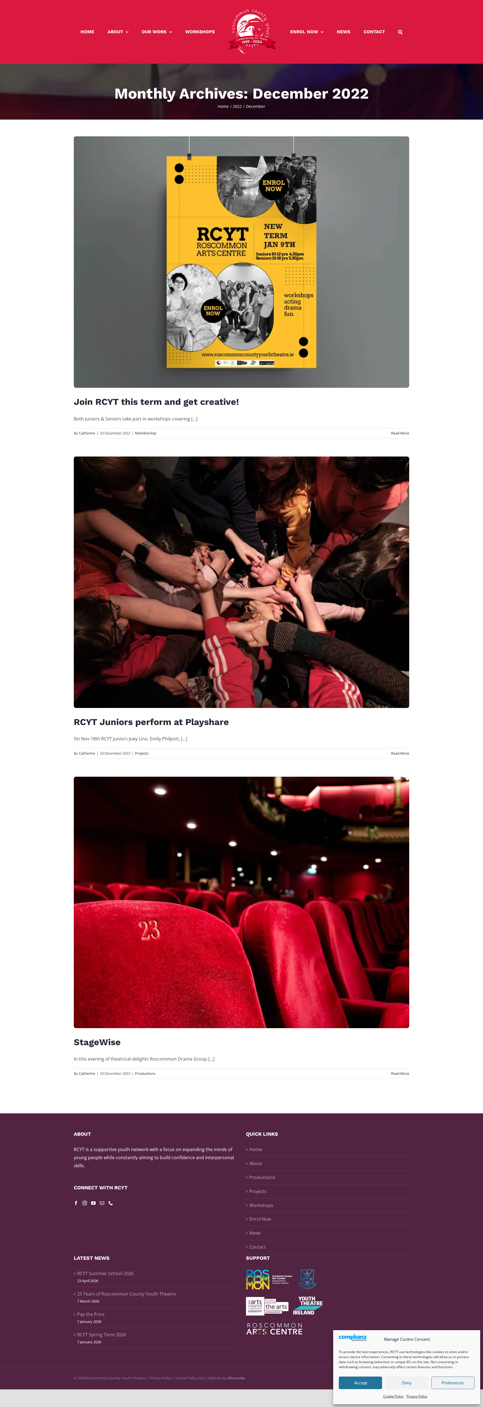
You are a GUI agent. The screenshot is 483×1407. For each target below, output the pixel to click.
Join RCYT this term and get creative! (156, 401)
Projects (141, 753)
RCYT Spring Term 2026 (101, 1335)
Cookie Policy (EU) (190, 1377)
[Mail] (102, 1203)
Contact (257, 1247)
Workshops (261, 1205)
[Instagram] (84, 1203)
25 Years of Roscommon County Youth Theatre (126, 1294)
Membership (145, 433)
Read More (400, 433)
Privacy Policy (416, 1396)
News (255, 1233)
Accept (360, 1382)
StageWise (97, 1042)
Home (255, 1149)
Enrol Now (260, 1219)
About (255, 1163)
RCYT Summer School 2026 (105, 1273)
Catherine (87, 433)
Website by (227, 1377)
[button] (371, 32)
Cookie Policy (393, 1396)
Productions (145, 1073)
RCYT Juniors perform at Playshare (151, 722)
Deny (407, 1382)
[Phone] (110, 1203)
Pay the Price (91, 1314)
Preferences (453, 1382)
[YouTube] (93, 1203)
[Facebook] (76, 1203)
